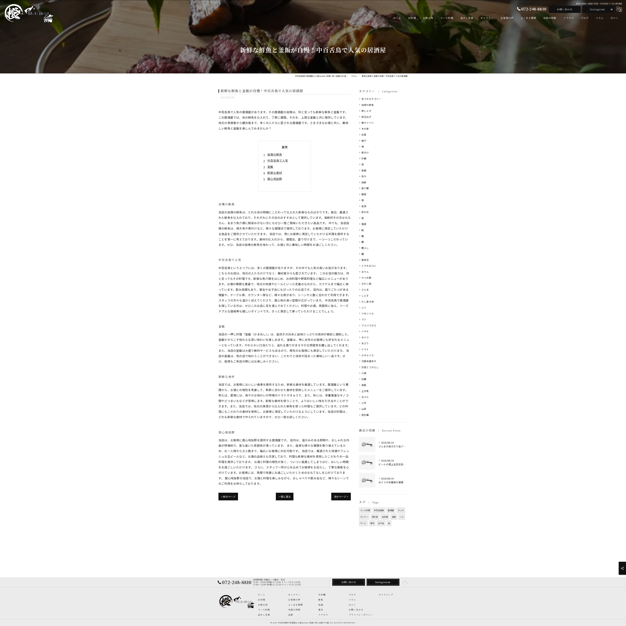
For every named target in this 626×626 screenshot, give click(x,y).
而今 (363, 176)
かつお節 (366, 277)
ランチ (401, 510)
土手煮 (365, 391)
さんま (365, 289)
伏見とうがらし (370, 367)
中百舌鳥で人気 (277, 160)
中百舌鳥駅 (379, 510)
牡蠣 (363, 158)
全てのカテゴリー (371, 98)
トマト (365, 349)
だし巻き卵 (367, 301)
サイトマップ (386, 594)
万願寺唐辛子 (368, 361)
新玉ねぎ (366, 116)
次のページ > (341, 496)
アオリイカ (367, 313)
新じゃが (366, 110)
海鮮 (394, 516)
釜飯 (270, 167)
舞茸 (363, 194)
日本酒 (385, 516)
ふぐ (363, 307)
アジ (363, 319)
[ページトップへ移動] (405, 582)
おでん (365, 271)
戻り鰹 (365, 188)
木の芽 (365, 128)
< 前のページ (228, 496)
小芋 (363, 403)
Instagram (597, 9)
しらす (365, 295)
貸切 (372, 523)
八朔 (363, 373)
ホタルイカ (367, 355)
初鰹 (363, 379)
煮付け (365, 152)
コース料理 (365, 510)
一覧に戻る (284, 496)
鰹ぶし (365, 248)
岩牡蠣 (365, 415)
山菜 (363, 408)
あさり (365, 343)
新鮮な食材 (274, 173)
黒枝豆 (365, 260)
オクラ (365, 337)
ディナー (364, 516)
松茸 (363, 134)
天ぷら (365, 397)
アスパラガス (368, 325)
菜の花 (365, 212)
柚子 (363, 140)
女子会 (381, 523)
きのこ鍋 (366, 283)
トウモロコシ (368, 265)
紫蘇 (363, 170)
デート (363, 523)
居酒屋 (391, 510)
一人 (402, 516)
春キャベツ (367, 122)
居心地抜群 (274, 179)
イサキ (365, 331)
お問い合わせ (565, 9)
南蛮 (363, 385)
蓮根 (363, 224)
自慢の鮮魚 (274, 154)
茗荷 (363, 206)
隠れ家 (375, 516)
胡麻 (363, 182)
